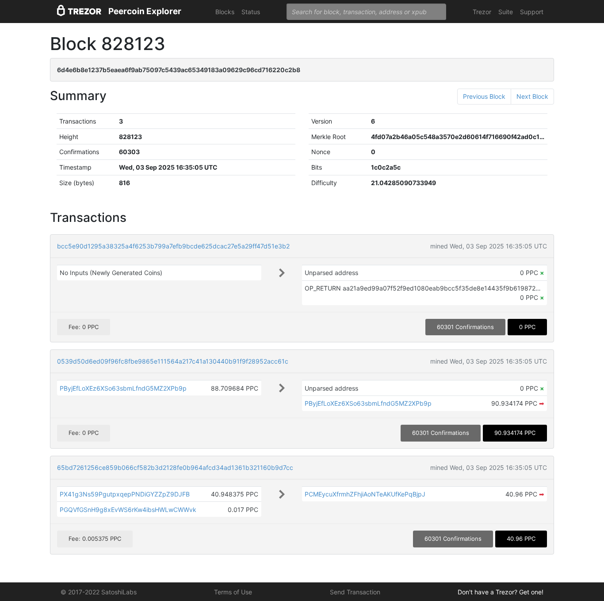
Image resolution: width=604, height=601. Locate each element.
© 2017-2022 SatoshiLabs (99, 592)
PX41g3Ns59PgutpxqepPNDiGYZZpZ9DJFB (125, 494)
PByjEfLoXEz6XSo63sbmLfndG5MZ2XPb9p (123, 388)
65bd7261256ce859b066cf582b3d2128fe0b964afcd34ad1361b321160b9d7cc (175, 467)
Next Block (532, 96)
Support (531, 12)
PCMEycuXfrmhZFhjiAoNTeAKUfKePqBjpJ (365, 494)
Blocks (224, 12)
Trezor (482, 12)
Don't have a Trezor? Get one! (500, 592)
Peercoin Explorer (144, 11)
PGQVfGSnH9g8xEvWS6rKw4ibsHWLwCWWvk (128, 509)
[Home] (79, 11)
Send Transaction (355, 592)
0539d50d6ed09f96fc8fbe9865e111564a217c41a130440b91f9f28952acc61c (172, 361)
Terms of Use (233, 592)
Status (250, 12)
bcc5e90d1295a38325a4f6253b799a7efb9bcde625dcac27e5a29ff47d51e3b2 (173, 246)
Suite (505, 12)
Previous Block (484, 96)
